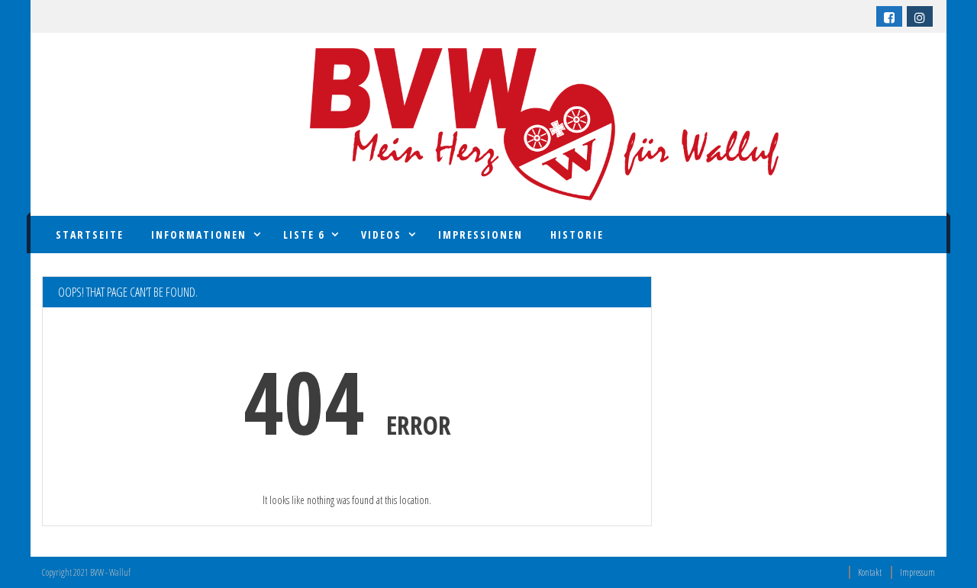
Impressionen (480, 234)
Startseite (90, 234)
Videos (381, 234)
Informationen (199, 234)
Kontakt (870, 572)
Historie (577, 234)
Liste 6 (303, 234)
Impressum (917, 572)
